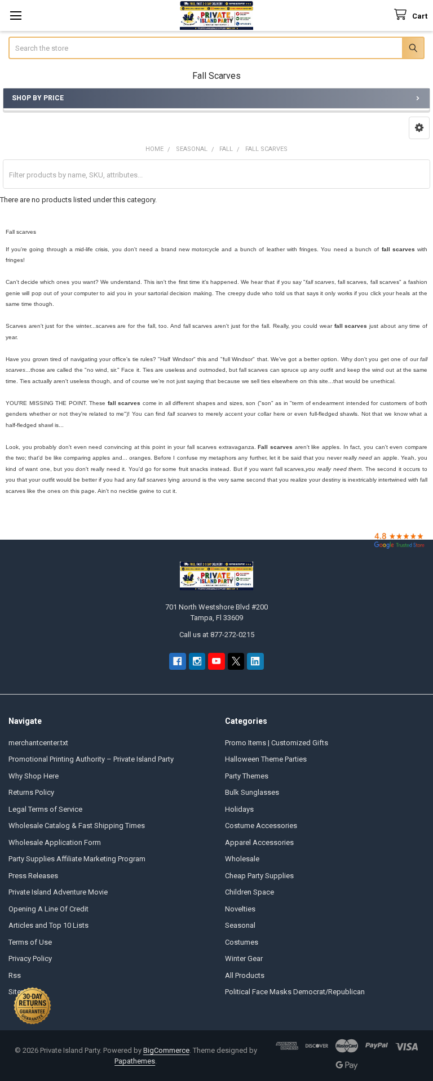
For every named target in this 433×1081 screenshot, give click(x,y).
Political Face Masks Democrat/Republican (295, 991)
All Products (244, 975)
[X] (236, 661)
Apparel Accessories (259, 842)
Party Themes (246, 776)
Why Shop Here (33, 776)
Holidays (239, 809)
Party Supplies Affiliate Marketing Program (76, 859)
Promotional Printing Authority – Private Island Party (91, 759)
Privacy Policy (30, 958)
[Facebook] (177, 661)
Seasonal (240, 925)
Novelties (240, 909)
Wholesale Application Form (54, 842)
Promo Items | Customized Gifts (276, 743)
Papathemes (134, 1061)
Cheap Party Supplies (259, 875)
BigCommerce (166, 1050)
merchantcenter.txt (38, 743)
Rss (14, 975)
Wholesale (242, 859)
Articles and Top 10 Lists (48, 925)
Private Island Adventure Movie (58, 892)
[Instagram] (197, 661)
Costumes (241, 942)
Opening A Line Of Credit (48, 909)
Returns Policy (31, 792)
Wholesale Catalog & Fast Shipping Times (76, 825)
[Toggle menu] (15, 15)
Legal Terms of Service (45, 809)
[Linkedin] (255, 661)
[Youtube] (216, 661)
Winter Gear (244, 958)
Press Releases (33, 875)
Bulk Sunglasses (252, 792)
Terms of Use (30, 942)
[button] (419, 128)
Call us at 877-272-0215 (216, 634)
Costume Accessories (261, 825)
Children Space (249, 892)
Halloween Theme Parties (266, 759)
